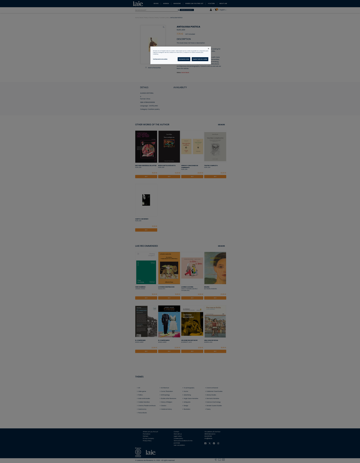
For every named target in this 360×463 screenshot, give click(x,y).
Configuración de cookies (160, 59)
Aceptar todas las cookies (200, 59)
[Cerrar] (208, 49)
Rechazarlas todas (184, 59)
